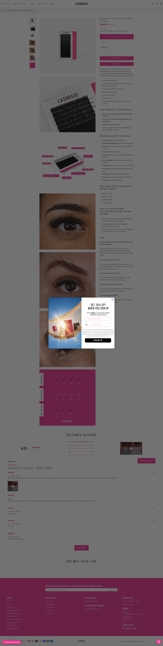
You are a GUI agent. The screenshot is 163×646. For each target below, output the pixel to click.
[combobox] (88, 325)
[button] (11, 642)
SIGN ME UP (98, 340)
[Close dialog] (112, 299)
